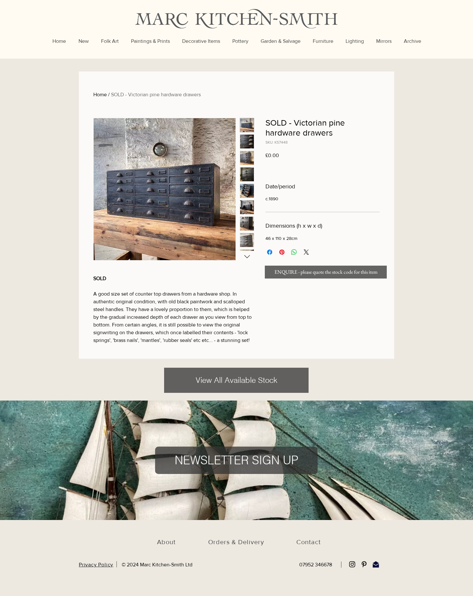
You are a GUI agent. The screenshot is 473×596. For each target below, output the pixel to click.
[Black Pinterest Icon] (364, 564)
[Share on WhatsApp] (294, 252)
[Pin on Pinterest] (282, 252)
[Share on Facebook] (270, 252)
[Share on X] (306, 252)
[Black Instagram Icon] (352, 564)
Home (100, 94)
